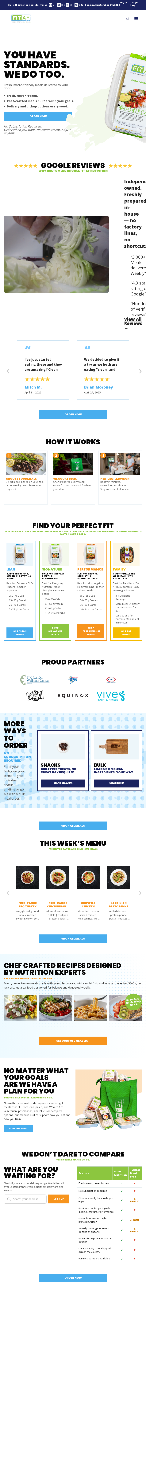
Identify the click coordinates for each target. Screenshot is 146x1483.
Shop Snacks (63, 783)
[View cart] (127, 18)
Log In (123, 2)
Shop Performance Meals (91, 631)
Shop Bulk (116, 783)
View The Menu (18, 1128)
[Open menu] (136, 19)
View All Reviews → (133, 323)
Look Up (58, 1198)
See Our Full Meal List (73, 1041)
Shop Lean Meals (19, 633)
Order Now (38, 116)
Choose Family (126, 633)
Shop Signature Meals (55, 631)
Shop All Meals (73, 826)
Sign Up (135, 4)
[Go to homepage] (21, 18)
